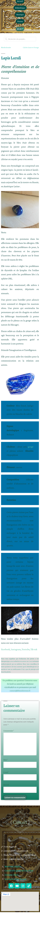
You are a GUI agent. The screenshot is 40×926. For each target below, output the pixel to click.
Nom (5, 760)
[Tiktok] (28, 885)
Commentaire (8, 731)
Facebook (5, 649)
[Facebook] (11, 885)
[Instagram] (23, 885)
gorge (30, 447)
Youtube (26, 649)
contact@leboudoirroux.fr (20, 690)
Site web (6, 785)
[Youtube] (17, 885)
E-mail (6, 772)
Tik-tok (34, 649)
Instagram (16, 649)
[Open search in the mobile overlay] (20, 39)
